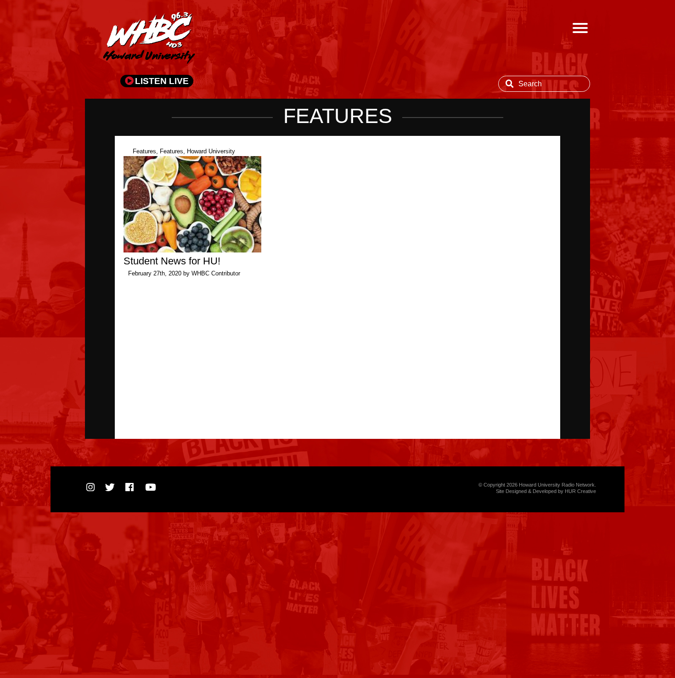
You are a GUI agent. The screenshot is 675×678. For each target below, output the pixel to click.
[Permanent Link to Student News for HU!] (192, 250)
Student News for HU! (172, 261)
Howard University (211, 151)
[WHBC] (149, 39)
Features (144, 151)
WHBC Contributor (215, 273)
